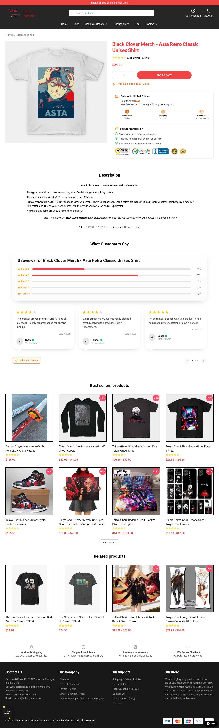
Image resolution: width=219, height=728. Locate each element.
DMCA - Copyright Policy (72, 693)
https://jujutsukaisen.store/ (100, 217)
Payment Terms (121, 684)
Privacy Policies (68, 689)
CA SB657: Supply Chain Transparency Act (82, 698)
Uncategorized (25, 35)
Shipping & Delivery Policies (127, 679)
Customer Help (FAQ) (124, 698)
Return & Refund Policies (126, 689)
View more (109, 542)
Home (9, 35)
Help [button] (213, 724)
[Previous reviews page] (187, 361)
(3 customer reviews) (138, 58)
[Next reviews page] (204, 361)
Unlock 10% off (7, 713)
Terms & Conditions (70, 684)
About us (64, 679)
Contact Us (118, 693)
